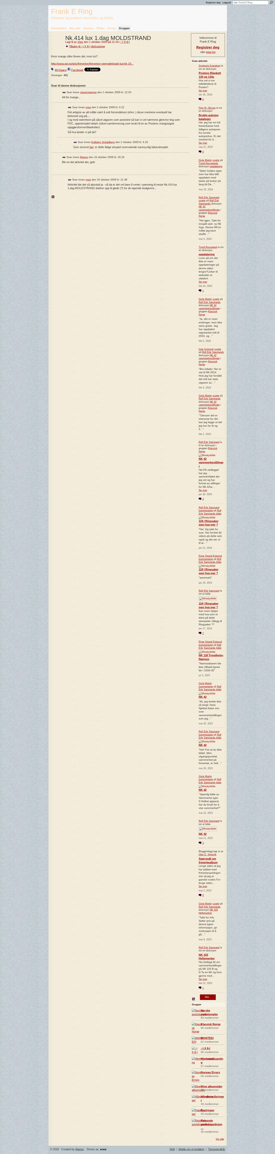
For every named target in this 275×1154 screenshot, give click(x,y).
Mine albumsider (211, 1086)
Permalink (64, 92)
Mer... (208, 997)
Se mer (203, 90)
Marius (84, 157)
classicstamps (88, 92)
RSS (53, 197)
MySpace (61, 70)
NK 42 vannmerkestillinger (209, 208)
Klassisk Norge (211, 1024)
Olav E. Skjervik (207, 854)
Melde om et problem (191, 1149)
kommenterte (206, 510)
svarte (216, 160)
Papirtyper (207, 1110)
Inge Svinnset (206, 349)
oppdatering (216, 166)
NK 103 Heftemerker (208, 911)
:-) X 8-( (125, 41)
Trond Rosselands (208, 163)
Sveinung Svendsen (209, 65)
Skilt (172, 1149)
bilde (218, 513)
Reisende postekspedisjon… (211, 1124)
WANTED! (207, 1038)
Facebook (77, 70)
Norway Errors (210, 1072)
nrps (80, 41)
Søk (271, 2)
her (91, 147)
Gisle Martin (205, 160)
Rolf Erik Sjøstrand (209, 197)
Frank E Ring (71, 11)
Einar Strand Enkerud (210, 556)
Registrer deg (213, 2)
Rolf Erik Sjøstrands (209, 202)
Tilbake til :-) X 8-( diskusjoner (87, 46)
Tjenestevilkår (216, 1149)
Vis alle (220, 1139)
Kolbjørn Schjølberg (103, 142)
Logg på (226, 2)
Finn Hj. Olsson (207, 107)
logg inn (211, 52)
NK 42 (203, 696)
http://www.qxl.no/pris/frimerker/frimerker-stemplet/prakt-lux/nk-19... (92, 63)
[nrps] (57, 44)
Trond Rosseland (208, 247)
